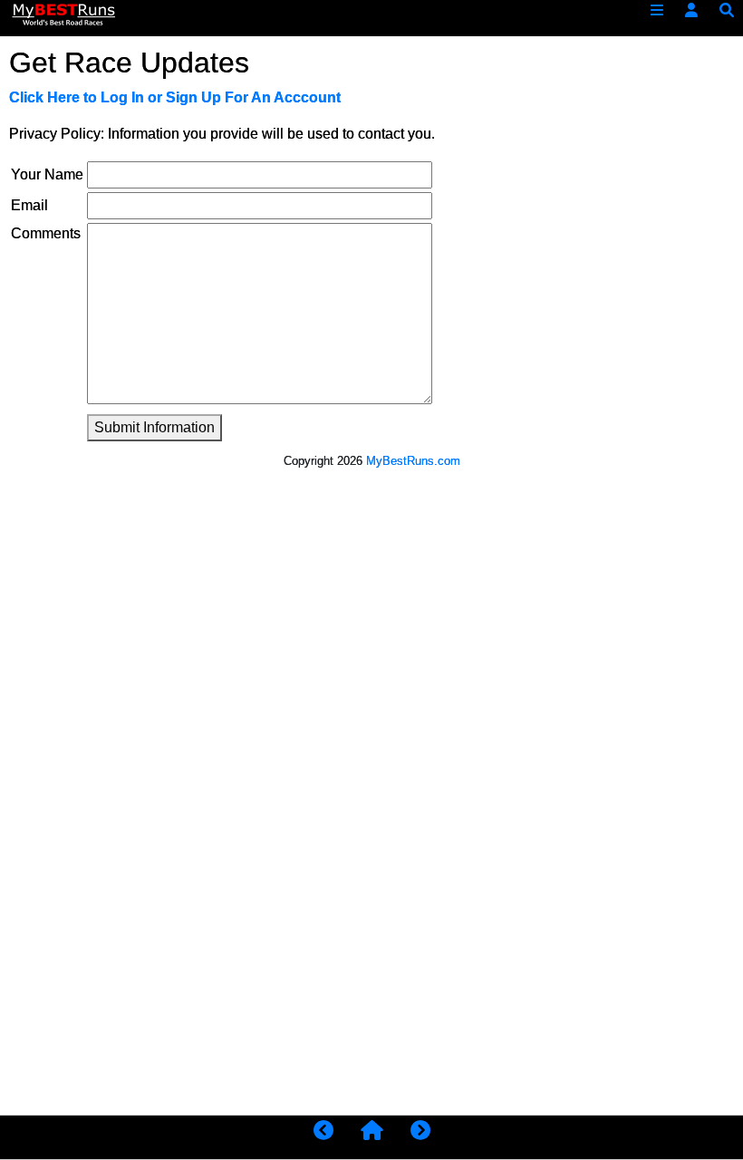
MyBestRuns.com (413, 461)
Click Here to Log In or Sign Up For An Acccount (175, 97)
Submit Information (154, 427)
